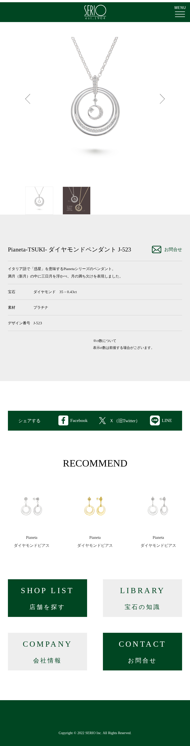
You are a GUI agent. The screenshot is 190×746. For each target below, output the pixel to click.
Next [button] (162, 99)
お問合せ (173, 249)
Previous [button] (27, 99)
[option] (95, 107)
